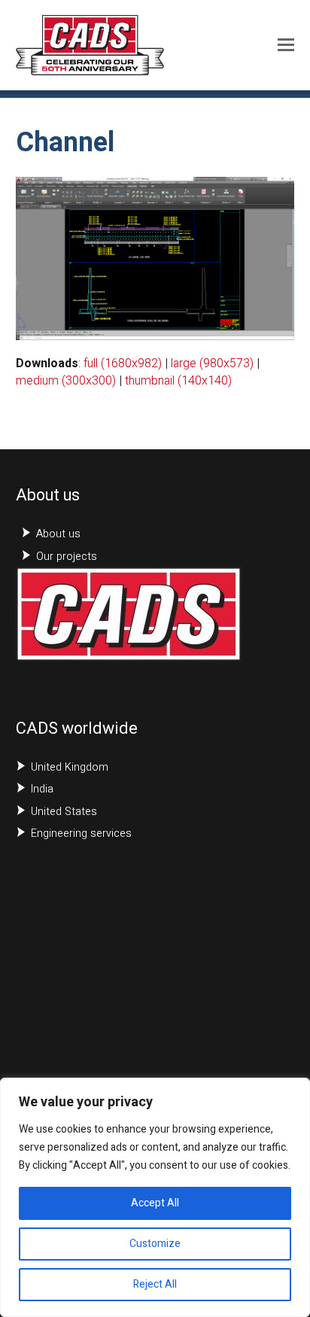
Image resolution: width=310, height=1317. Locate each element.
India (42, 789)
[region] (155, 1197)
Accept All (155, 1203)
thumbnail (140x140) (178, 381)
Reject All (155, 1284)
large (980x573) (212, 363)
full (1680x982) (123, 363)
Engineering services (81, 833)
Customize (155, 1244)
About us (58, 534)
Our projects (66, 556)
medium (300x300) (66, 381)
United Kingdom (69, 767)
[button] (286, 45)
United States (64, 812)
